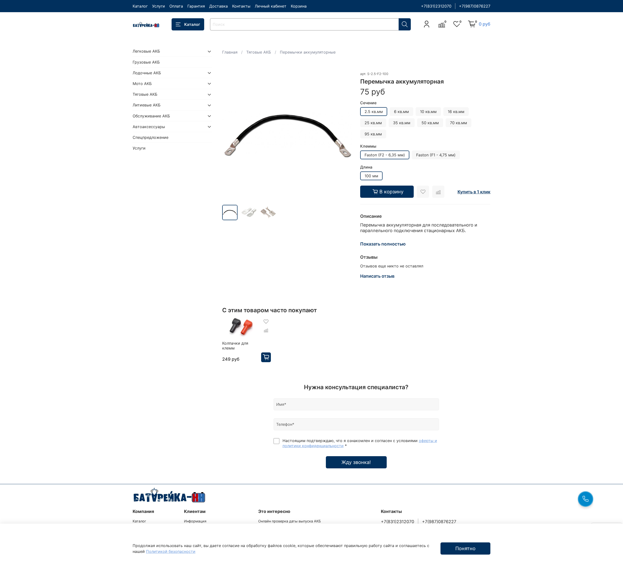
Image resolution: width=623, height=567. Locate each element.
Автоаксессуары (149, 126)
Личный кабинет (270, 6)
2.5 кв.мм (374, 111)
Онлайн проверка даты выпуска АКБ (289, 521)
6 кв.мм (401, 111)
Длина (366, 167)
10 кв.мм (428, 111)
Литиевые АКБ (147, 105)
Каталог (140, 6)
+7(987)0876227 (474, 6)
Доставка (218, 6)
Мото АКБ (142, 83)
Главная (230, 52)
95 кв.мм (373, 134)
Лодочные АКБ (147, 72)
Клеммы (368, 146)
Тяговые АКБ (258, 52)
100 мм (371, 175)
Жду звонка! (356, 462)
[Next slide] (344, 136)
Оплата (176, 6)
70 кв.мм (458, 122)
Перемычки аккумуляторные (308, 52)
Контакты (241, 6)
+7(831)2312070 (436, 6)
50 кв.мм (430, 122)
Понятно (465, 548)
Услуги (158, 6)
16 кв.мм (456, 111)
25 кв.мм (373, 122)
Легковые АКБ (146, 51)
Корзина (299, 6)
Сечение (368, 103)
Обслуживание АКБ (151, 115)
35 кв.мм (401, 122)
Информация (195, 521)
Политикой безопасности (170, 551)
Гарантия (196, 6)
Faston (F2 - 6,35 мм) (385, 154)
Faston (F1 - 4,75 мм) (436, 154)
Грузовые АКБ (146, 62)
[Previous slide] (230, 136)
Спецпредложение (150, 137)
